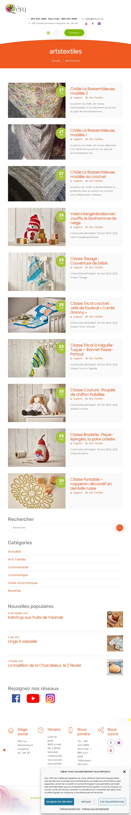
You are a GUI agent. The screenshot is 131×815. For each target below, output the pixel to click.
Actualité (14, 552)
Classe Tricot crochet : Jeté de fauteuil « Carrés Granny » (92, 308)
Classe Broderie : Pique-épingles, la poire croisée (92, 437)
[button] (124, 771)
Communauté (18, 567)
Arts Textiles (96, 97)
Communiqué (18, 575)
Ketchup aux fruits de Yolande (35, 617)
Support (77, 97)
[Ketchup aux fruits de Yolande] (115, 619)
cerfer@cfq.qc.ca (94, 18)
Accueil (56, 60)
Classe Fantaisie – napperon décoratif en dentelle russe (91, 484)
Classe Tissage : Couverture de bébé (88, 261)
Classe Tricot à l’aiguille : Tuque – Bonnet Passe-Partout (92, 350)
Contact (74, 32)
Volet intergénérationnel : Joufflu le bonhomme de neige (93, 218)
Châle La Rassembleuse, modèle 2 (92, 91)
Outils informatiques (23, 583)
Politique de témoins (70, 808)
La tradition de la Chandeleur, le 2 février (44, 665)
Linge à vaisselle (22, 641)
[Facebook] (92, 23)
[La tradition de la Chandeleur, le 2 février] (115, 667)
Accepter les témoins (59, 801)
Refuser (86, 801)
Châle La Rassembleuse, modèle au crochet (92, 174)
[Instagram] (99, 23)
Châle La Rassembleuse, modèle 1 (92, 133)
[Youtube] (86, 23)
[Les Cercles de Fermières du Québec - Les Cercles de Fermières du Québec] (16, 9)
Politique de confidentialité (95, 808)
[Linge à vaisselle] (115, 643)
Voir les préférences (112, 801)
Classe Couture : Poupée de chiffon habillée (92, 392)
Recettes (14, 591)
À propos (36, 798)
